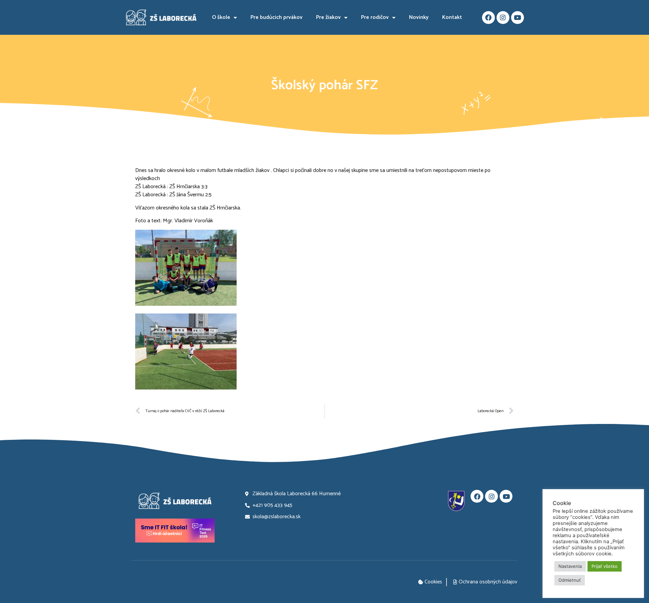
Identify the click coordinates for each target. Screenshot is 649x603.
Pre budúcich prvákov (276, 17)
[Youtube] (517, 17)
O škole (221, 17)
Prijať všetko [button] (605, 566)
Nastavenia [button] (570, 566)
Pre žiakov (328, 17)
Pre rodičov (375, 17)
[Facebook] (488, 17)
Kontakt (452, 17)
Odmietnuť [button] (569, 580)
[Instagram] (503, 17)
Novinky (419, 17)
